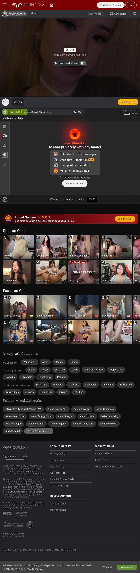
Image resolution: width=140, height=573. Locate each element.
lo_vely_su (10, 353)
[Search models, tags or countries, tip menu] (135, 14)
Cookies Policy (58, 473)
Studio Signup (102, 460)
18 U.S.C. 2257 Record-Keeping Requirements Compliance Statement (39, 550)
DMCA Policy (57, 466)
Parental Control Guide (62, 479)
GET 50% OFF (125, 219)
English (12, 456)
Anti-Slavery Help (59, 485)
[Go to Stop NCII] (14, 535)
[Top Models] (52, 5)
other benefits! (81, 177)
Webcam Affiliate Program (108, 466)
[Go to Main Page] (28, 5)
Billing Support (58, 510)
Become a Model (104, 453)
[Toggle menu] (5, 5)
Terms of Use (57, 460)
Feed (34, 13)
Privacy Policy (57, 453)
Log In (131, 5)
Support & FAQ (58, 503)
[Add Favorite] (5, 102)
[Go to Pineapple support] (30, 524)
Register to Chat (75, 183)
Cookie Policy (34, 569)
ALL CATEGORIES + (39, 431)
